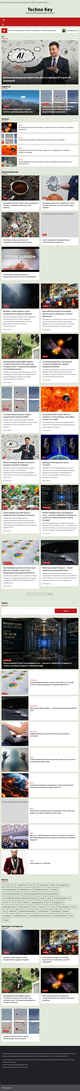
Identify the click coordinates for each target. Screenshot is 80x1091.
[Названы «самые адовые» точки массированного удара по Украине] (20, 296)
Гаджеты (6, 106)
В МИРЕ (53, 885)
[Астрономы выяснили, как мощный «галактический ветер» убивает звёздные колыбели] (60, 346)
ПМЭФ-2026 (42, 907)
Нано (5, 198)
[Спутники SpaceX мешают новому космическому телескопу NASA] (9, 127)
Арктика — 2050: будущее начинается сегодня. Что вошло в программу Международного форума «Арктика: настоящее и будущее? (53, 837)
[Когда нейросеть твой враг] (15, 862)
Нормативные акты (9, 907)
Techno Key (40, 9)
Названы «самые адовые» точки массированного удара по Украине (17, 312)
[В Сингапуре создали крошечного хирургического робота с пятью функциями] (20, 259)
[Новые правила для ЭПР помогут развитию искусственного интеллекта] (20, 497)
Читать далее (7, 329)
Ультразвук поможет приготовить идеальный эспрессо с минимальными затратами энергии (20, 205)
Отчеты (33, 907)
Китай (49, 898)
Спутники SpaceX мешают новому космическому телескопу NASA (41, 128)
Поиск (5, 603)
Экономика (7, 915)
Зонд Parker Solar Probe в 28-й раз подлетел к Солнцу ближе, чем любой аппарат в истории (58, 417)
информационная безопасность (40, 915)
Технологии (46, 507)
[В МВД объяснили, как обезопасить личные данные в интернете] (15, 734)
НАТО (47, 902)
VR (35, 885)
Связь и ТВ (12, 911)
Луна (12, 902)
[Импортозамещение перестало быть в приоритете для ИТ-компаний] (20, 447)
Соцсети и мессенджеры (27, 911)
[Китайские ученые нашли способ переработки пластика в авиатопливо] (20, 224)
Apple (4, 885)
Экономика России (20, 915)
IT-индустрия (21, 885)
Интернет (54, 889)
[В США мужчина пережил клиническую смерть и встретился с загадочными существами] (15, 760)
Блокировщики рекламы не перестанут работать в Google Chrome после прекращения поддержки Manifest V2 (19, 570)
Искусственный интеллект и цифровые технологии (20, 898)
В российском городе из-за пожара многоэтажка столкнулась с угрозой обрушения (57, 313)
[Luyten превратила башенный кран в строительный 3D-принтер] (60, 224)
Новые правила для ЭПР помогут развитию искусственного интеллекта (19, 514)
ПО (49, 907)
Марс (19, 902)
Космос (21, 126)
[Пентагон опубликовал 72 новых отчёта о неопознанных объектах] (20, 102)
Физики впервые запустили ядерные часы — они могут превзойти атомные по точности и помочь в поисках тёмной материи (59, 516)
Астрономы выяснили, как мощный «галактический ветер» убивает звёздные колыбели (57, 364)
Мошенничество (37, 902)
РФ (54, 907)
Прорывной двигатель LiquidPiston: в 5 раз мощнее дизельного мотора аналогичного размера (58, 205)
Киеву (42, 898)
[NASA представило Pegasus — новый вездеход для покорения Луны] (60, 552)
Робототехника (63, 907)
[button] (3, 20)
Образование (23, 907)
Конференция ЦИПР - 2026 (62, 898)
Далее (50, 594)
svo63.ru (46, 2)
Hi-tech (11, 885)
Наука (31, 757)
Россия (73, 907)
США (4, 911)
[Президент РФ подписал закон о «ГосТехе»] (40, 62)
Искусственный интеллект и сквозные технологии (41, 894)
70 (46, 594)
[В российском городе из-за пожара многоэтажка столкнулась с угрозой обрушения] (60, 296)
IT (4, 77)
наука (71, 915)
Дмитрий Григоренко (41, 889)
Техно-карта (6, 1088)
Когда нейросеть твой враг (40, 863)
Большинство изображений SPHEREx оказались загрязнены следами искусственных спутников (58, 109)
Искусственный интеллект (12, 894)
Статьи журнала (43, 911)
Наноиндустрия (57, 902)
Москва (26, 902)
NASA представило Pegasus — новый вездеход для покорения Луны (57, 569)
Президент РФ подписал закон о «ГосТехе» (27, 80)
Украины (65, 911)
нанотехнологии (60, 915)
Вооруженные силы (9, 889)
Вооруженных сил (25, 889)
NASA (30, 885)
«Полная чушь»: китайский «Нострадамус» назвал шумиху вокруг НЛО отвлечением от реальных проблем (43, 163)
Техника (6, 306)
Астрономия (43, 885)
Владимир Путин (63, 885)
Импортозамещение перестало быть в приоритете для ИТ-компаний (19, 463)
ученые (5, 920)
